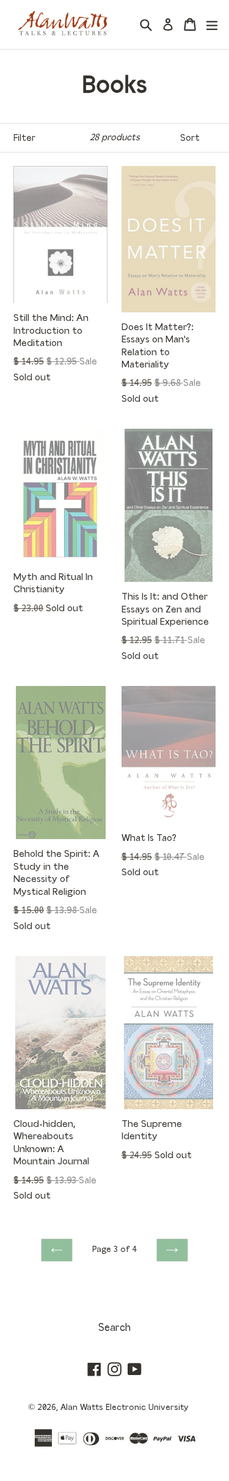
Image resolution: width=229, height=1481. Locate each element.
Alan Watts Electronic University (124, 1407)
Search (114, 1328)
